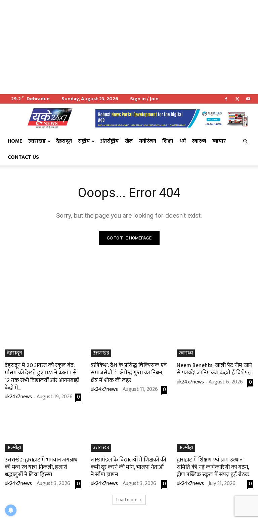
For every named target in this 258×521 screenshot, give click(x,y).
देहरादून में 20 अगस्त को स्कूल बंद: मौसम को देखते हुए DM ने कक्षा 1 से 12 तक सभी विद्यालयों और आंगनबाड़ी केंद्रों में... (42, 376)
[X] (237, 99)
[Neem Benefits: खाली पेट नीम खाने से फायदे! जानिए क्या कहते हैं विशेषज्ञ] (215, 338)
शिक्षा (167, 141)
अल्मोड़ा (14, 448)
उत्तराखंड (37, 141)
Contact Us (23, 157)
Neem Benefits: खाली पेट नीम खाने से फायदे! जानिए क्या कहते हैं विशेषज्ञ (214, 369)
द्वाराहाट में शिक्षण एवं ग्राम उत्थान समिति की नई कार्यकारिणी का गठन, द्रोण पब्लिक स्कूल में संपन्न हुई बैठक (213, 467)
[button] (245, 141)
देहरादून (64, 141)
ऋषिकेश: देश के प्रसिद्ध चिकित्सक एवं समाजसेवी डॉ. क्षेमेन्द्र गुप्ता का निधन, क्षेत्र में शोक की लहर (129, 373)
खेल (129, 141)
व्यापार (219, 141)
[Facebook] (226, 99)
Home (15, 141)
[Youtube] (248, 99)
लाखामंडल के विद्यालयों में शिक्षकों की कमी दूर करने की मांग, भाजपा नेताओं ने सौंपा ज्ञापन (128, 467)
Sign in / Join (144, 99)
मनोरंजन (147, 141)
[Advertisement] (129, 47)
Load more (126, 500)
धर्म (182, 141)
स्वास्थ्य (199, 141)
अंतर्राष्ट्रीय (109, 141)
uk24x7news (18, 396)
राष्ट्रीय (84, 141)
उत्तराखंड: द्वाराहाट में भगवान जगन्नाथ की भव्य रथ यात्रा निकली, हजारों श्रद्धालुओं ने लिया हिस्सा (41, 467)
